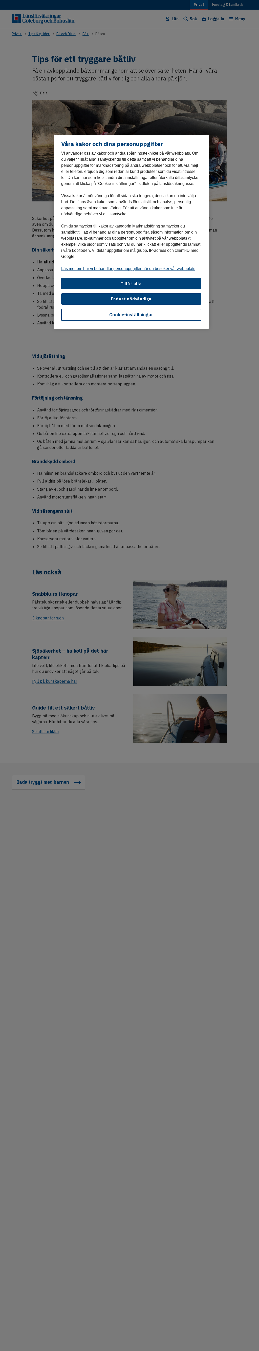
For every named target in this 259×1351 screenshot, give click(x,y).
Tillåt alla (131, 283)
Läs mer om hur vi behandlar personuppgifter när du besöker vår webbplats (128, 268)
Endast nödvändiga (131, 298)
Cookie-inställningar (131, 315)
